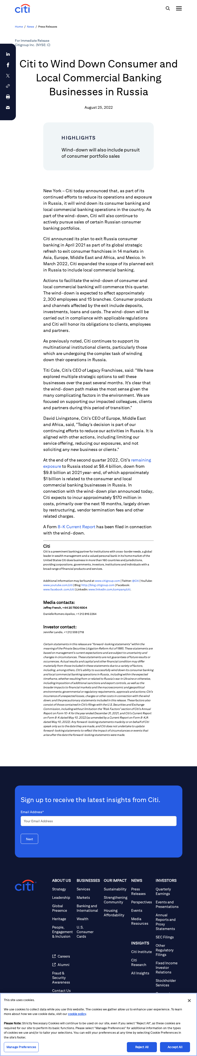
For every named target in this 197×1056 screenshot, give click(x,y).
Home (19, 26)
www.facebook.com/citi (58, 589)
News (30, 26)
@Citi (135, 580)
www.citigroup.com (107, 580)
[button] (8, 86)
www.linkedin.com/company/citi (109, 589)
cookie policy (77, 1014)
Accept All (175, 1047)
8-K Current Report (76, 526)
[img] (167, 8)
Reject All (141, 1047)
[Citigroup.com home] (26, 885)
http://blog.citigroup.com (98, 585)
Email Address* (32, 812)
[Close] (189, 1000)
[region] (98, 1024)
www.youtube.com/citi (58, 585)
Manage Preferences (21, 1047)
